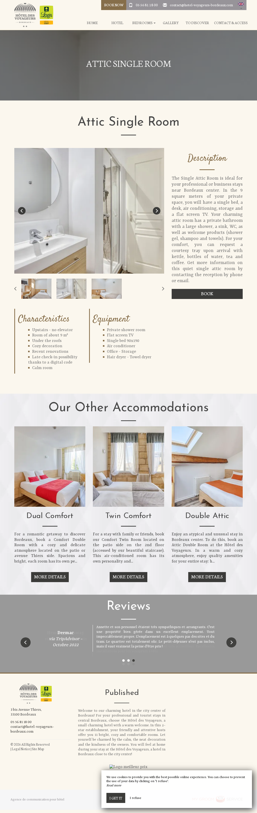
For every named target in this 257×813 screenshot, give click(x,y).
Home (92, 22)
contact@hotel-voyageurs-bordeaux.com (201, 4)
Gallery (171, 22)
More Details (50, 576)
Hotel (117, 22)
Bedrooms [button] (142, 22)
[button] (241, 5)
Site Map (38, 748)
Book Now (113, 4)
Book (207, 293)
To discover (197, 22)
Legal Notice (21, 748)
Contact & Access (231, 22)
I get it (115, 797)
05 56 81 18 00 (147, 4)
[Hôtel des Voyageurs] (32, 15)
